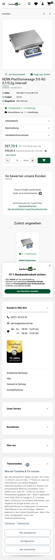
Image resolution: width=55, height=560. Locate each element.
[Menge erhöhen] (32, 160)
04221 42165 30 (19, 317)
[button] (42, 4)
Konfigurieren (27, 541)
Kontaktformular (15, 390)
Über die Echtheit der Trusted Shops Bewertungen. (28, 209)
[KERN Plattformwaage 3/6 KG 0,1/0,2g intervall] (27, 243)
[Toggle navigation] (3, 4)
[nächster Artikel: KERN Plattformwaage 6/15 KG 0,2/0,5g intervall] (50, 14)
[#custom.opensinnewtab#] (14, 351)
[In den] (44, 160)
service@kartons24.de (22, 323)
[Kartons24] (14, 3)
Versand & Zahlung (16, 384)
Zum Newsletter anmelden (27, 291)
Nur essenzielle (27, 549)
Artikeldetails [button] (11, 121)
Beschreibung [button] (12, 128)
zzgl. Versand (11, 155)
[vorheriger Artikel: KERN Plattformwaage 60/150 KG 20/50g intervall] (44, 14)
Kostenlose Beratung (17, 373)
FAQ (9, 378)
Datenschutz (23, 523)
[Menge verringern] (7, 160)
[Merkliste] (35, 4)
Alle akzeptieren (27, 532)
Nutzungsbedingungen (28, 206)
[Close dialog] (50, 266)
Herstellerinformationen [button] (17, 135)
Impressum (10, 523)
